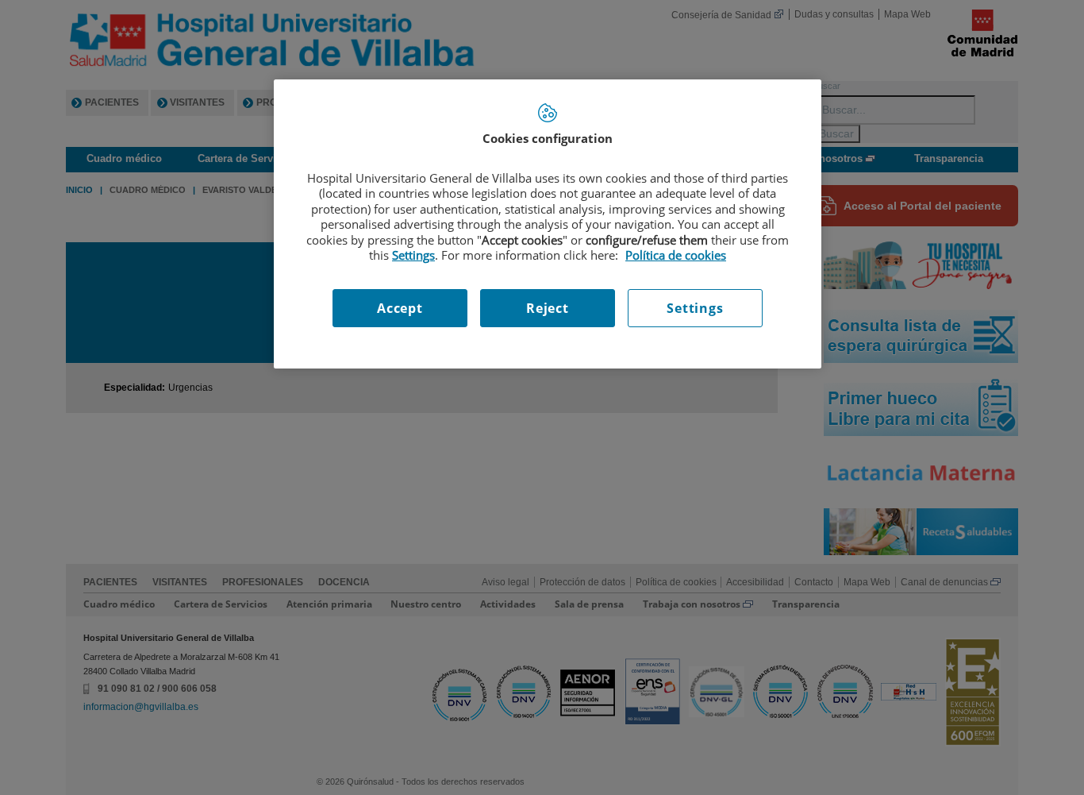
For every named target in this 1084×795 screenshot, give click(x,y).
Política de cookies (675, 255)
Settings (695, 308)
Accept (400, 308)
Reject (547, 308)
